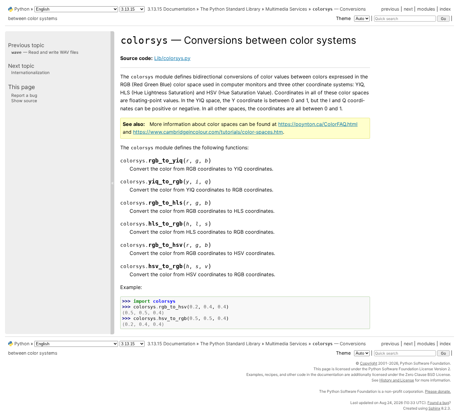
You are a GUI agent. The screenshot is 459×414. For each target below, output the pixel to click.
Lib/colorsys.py (172, 58)
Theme (344, 18)
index (445, 9)
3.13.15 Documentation (171, 9)
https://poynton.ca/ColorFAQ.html (318, 124)
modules (426, 9)
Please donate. (438, 391)
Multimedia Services (286, 9)
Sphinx (434, 408)
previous (390, 9)
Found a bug (438, 402)
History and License (396, 380)
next (408, 9)
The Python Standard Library (230, 9)
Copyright (368, 363)
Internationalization (30, 72)
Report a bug (24, 94)
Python (21, 9)
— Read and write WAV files (45, 51)
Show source (24, 100)
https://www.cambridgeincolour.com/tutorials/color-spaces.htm (208, 132)
